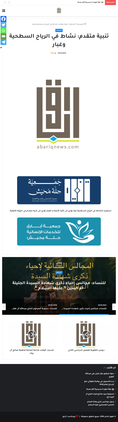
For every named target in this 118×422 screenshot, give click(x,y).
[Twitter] (3, 25)
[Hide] (1, 47)
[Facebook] (3, 19)
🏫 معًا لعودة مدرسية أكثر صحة (90, 2)
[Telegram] (3, 42)
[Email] (3, 36)
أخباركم (73, 24)
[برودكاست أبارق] (59, 10)
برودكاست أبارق (69, 417)
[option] (59, 286)
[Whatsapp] (3, 30)
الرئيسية (80, 24)
